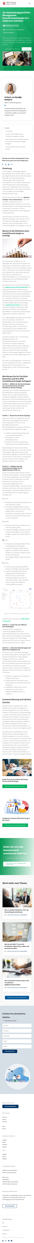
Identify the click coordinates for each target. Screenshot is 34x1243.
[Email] (11, 164)
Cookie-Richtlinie (5, 1230)
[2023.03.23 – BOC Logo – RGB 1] (9, 1)
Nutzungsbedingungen (7, 1219)
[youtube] (8, 1240)
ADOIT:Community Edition (9, 1172)
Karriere (4, 1122)
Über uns (4, 1117)
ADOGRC (4, 1144)
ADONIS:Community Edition (9, 1170)
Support (4, 1147)
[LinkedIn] (8, 164)
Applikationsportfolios (13, 305)
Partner (4, 1119)
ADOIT (4, 1142)
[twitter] (5, 1240)
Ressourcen (5, 1177)
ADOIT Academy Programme (9, 1184)
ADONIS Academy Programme (10, 1182)
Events (4, 1129)
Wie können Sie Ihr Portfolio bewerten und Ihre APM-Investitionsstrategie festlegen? (17, 141)
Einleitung (9, 131)
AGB (3, 1223)
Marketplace (5, 1179)
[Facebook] (2, 164)
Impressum (4, 1233)
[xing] (11, 1240)
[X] (5, 164)
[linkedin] (5, 105)
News (3, 1126)
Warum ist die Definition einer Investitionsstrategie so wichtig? (14, 135)
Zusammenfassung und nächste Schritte (15, 148)
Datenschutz (4, 1226)
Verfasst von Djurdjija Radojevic (13, 98)
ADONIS (4, 1140)
